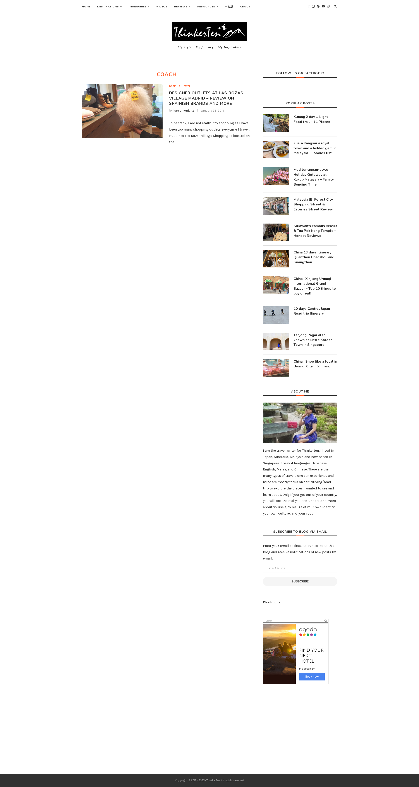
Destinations (108, 6)
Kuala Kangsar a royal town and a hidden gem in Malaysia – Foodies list (315, 148)
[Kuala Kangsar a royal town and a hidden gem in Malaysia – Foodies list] (276, 149)
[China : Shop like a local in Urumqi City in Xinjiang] (276, 368)
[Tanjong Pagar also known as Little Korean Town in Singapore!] (276, 341)
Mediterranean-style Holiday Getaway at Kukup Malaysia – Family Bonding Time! (314, 177)
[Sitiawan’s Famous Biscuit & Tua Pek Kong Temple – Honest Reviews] (276, 232)
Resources (206, 6)
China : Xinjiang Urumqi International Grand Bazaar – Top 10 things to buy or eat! (315, 286)
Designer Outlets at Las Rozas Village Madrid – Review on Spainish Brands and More (206, 98)
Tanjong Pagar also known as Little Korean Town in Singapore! (313, 340)
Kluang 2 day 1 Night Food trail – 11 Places (312, 119)
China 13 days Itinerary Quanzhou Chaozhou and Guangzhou (314, 257)
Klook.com (271, 602)
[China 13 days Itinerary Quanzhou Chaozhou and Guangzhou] (276, 258)
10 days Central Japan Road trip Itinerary (312, 311)
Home (86, 6)
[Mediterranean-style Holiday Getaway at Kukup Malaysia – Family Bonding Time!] (276, 176)
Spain (172, 86)
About (245, 6)
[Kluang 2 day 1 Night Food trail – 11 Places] (276, 123)
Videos (162, 6)
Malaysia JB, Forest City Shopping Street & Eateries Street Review (313, 204)
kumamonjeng (183, 110)
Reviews (181, 6)
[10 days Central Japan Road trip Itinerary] (276, 315)
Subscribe (300, 581)
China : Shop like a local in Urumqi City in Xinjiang (315, 364)
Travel (186, 86)
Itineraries (138, 6)
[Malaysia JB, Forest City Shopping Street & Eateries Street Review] (276, 206)
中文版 (229, 6)
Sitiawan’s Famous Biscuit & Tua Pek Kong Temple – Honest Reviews (315, 231)
